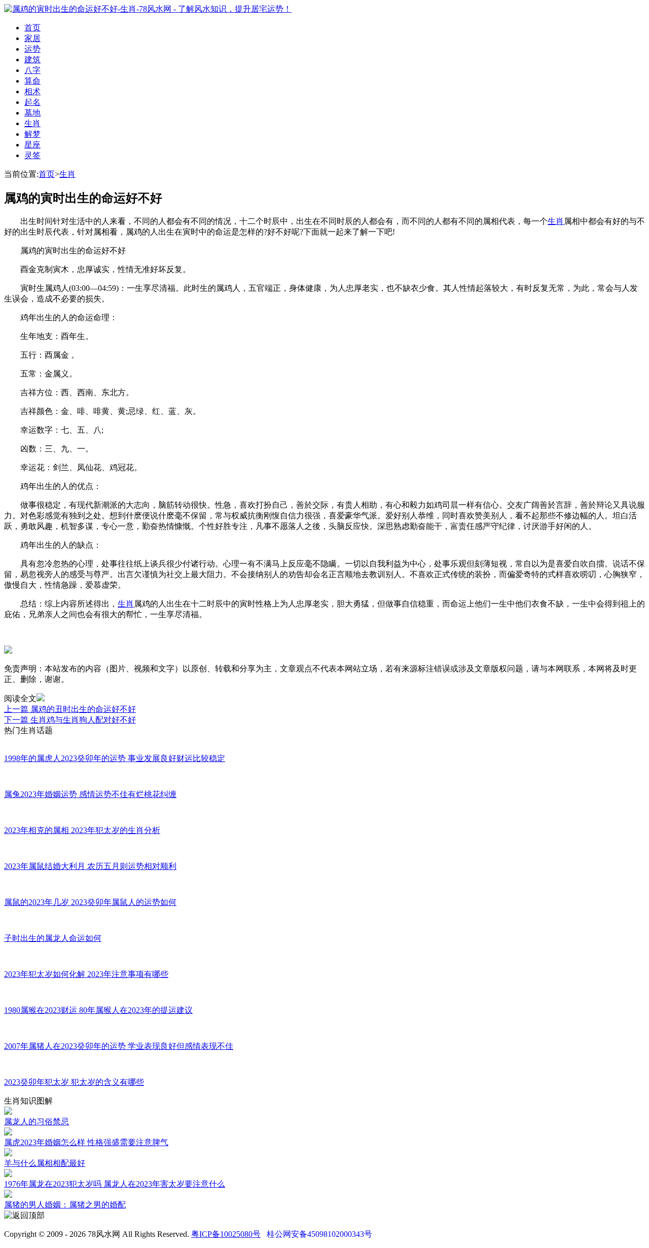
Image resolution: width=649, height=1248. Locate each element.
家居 (32, 38)
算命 (32, 81)
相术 (32, 91)
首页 (32, 27)
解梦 (32, 134)
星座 (32, 144)
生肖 (32, 123)
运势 (32, 49)
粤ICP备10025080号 (226, 1234)
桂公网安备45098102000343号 (319, 1234)
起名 (32, 102)
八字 (32, 70)
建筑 (32, 59)
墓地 (32, 112)
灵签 (32, 155)
